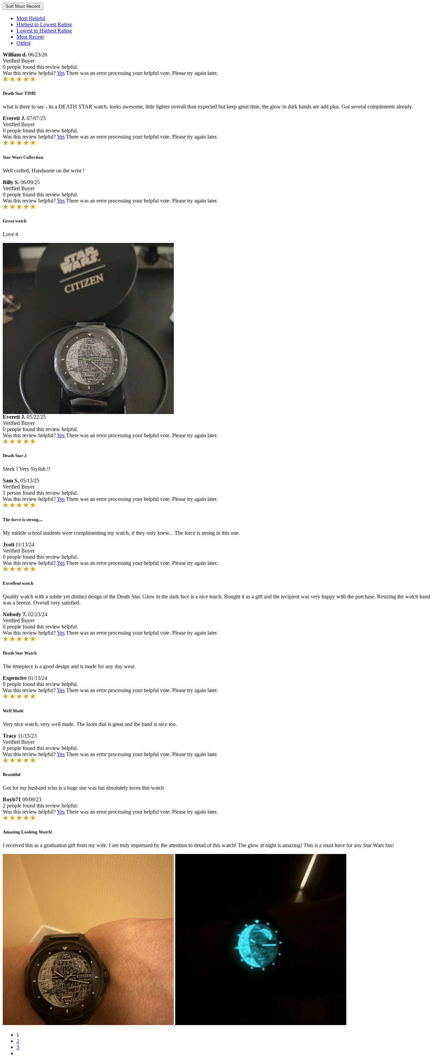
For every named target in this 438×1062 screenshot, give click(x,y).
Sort (22, 6)
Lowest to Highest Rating (44, 31)
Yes (61, 73)
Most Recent (30, 37)
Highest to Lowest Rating (44, 24)
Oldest (23, 43)
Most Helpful (30, 18)
